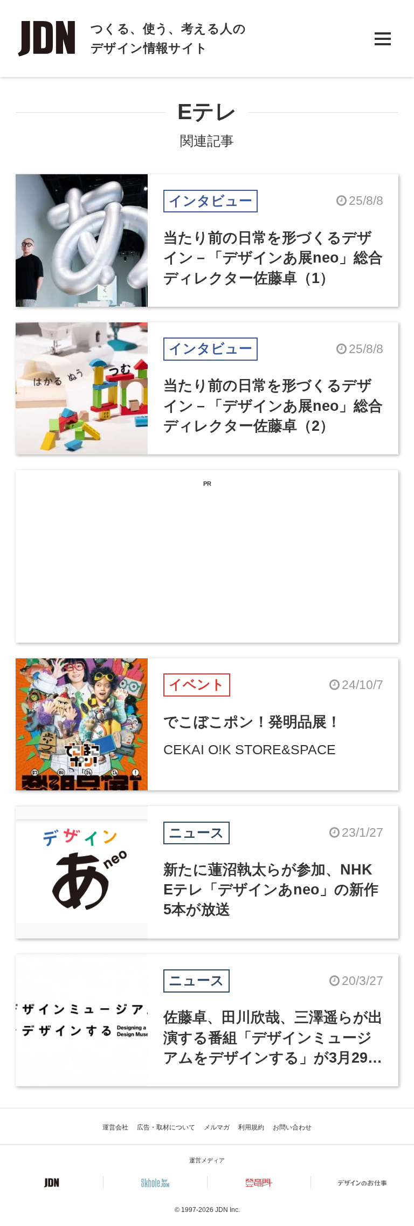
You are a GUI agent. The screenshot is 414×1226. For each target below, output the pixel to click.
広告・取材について (166, 1127)
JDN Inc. (227, 1210)
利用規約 (251, 1127)
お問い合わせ (292, 1127)
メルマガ (217, 1127)
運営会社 (115, 1127)
